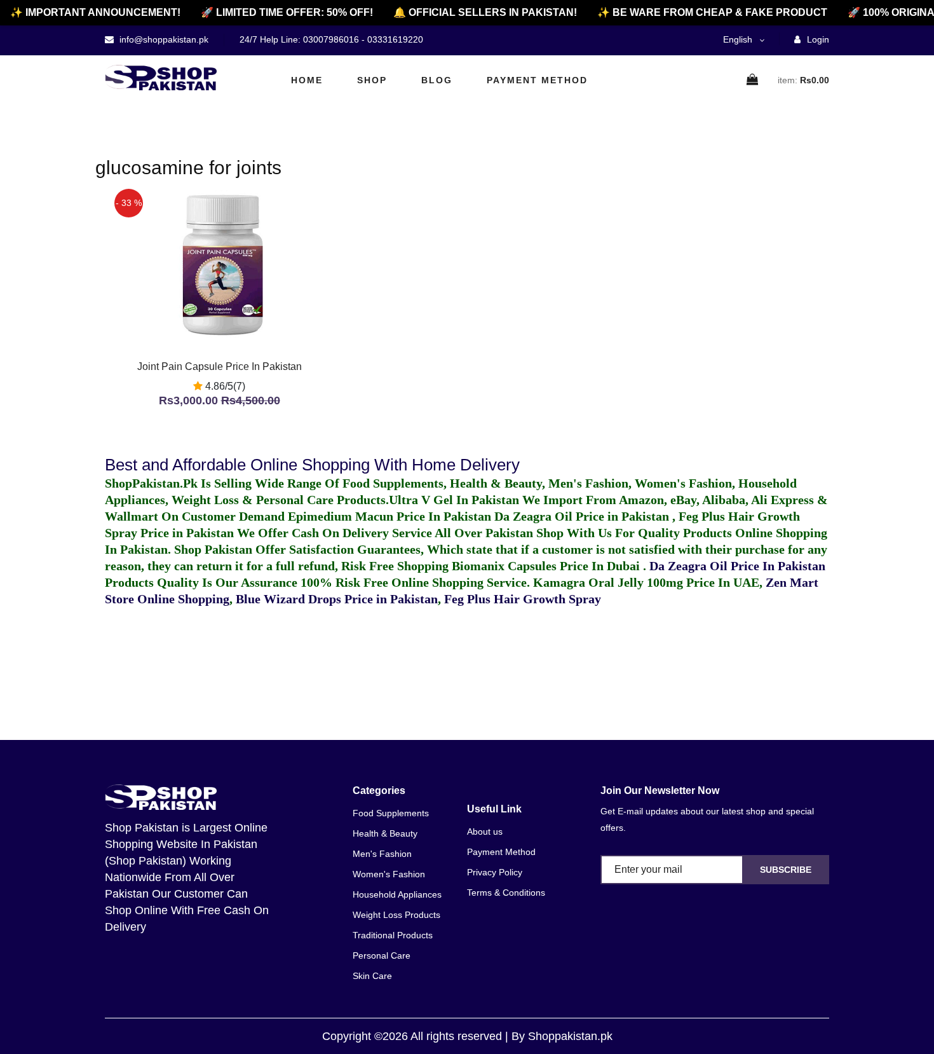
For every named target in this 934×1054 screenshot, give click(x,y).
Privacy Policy (494, 872)
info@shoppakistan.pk (162, 39)
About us (485, 831)
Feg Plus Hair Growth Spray (522, 599)
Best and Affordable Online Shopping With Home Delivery (312, 464)
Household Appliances (397, 894)
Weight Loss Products (396, 915)
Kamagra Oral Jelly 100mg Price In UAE (646, 582)
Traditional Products (393, 935)
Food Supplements (391, 813)
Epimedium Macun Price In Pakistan (389, 516)
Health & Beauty (385, 833)
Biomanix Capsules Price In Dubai (547, 566)
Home (307, 80)
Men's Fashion (382, 854)
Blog (436, 80)
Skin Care (372, 976)
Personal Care (381, 955)
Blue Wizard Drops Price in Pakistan (337, 599)
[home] (161, 77)
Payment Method (537, 80)
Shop (372, 80)
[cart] (753, 80)
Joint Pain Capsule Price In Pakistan (219, 366)
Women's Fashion (389, 874)
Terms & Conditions (506, 892)
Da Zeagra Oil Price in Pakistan (583, 516)
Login (816, 39)
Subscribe (785, 870)
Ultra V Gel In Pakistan (454, 500)
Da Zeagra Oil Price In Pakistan (737, 566)
